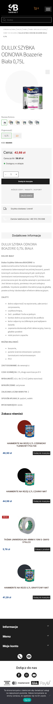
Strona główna (9, 29)
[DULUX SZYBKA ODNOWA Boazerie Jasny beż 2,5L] (10, 122)
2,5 (17, 135)
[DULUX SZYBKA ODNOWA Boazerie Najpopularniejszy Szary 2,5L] (30, 122)
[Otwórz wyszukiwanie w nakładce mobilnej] (26, 19)
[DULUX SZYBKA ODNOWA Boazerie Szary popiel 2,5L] (37, 122)
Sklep (19, 29)
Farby (25, 29)
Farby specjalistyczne (37, 29)
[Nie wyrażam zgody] (49, 695)
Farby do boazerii (10, 33)
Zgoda (27, 700)
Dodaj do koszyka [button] (41, 453)
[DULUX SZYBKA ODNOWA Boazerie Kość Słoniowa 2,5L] (17, 122)
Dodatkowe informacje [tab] (26, 235)
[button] (47, 72)
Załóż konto (26, 195)
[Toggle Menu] (48, 9)
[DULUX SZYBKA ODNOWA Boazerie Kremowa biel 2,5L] (23, 122)
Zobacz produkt (42, 549)
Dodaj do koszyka (25, 181)
